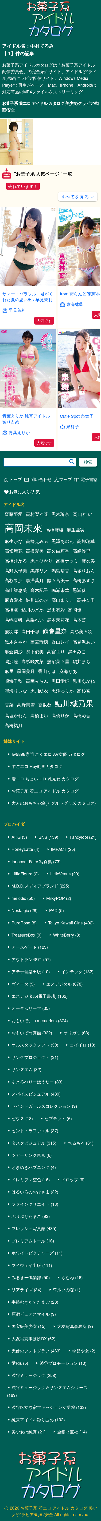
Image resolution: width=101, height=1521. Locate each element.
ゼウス (18, 1118)
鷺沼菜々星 (58, 661)
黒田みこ (77, 651)
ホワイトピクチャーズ (33, 1252)
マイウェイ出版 (26, 1265)
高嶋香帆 (14, 619)
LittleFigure (22, 873)
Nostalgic (20, 910)
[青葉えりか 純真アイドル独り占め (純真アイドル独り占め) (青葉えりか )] (28, 406)
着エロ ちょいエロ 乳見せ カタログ (45, 778)
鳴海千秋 (14, 681)
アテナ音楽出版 (26, 971)
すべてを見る (78, 196)
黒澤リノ (39, 570)
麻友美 (88, 561)
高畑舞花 (14, 551)
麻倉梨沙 (14, 651)
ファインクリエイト (31, 1204)
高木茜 (79, 619)
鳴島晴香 (60, 570)
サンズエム (22, 1069)
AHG (16, 837)
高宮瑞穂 (39, 642)
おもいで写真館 (26, 1032)
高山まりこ (62, 600)
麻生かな (14, 541)
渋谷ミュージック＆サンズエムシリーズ (50, 1387)
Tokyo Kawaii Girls (65, 922)
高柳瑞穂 (86, 541)
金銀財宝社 (67, 1431)
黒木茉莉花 (58, 619)
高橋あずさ (84, 580)
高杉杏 (83, 691)
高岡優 (75, 610)
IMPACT (58, 849)
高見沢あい (84, 642)
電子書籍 (85, 479)
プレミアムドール (28, 1240)
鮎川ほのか (37, 600)
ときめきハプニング (31, 1167)
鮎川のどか (32, 610)
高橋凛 (11, 610)
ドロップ (69, 1179)
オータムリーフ (26, 1008)
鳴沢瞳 (11, 661)
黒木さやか (16, 642)
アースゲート (24, 946)
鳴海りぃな (16, 691)
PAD (53, 910)
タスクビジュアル (28, 1142)
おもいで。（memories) (34, 1020)
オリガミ (72, 1032)
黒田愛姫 (60, 681)
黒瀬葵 (79, 590)
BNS (43, 837)
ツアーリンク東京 (28, 1155)
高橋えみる (37, 541)
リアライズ (22, 1289)
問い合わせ (38, 479)
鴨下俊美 (35, 651)
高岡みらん (37, 681)
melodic (19, 898)
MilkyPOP (55, 898)
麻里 (9, 671)
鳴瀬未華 (60, 590)
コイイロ (78, 1044)
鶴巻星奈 (55, 630)
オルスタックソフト (31, 1044)
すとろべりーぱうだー (33, 1081)
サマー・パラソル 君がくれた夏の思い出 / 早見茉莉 (27, 296)
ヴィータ (20, 983)
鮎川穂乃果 (74, 702)
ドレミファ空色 (26, 1179)
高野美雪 (26, 704)
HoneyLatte (22, 849)
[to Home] (50, 36)
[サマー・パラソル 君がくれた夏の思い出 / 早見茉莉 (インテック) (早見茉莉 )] (28, 284)
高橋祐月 (14, 725)
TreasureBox (23, 934)
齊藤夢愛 (14, 514)
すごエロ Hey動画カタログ (37, 766)
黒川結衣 (39, 691)
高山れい (83, 513)
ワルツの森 (63, 1289)
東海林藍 (74, 304)
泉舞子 (72, 426)
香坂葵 (44, 704)
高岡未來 (23, 527)
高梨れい (35, 619)
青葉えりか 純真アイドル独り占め (26, 418)
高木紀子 (39, 590)
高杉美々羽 (81, 631)
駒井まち (81, 661)
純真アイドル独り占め (33, 1419)
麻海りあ (68, 671)
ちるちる (76, 1142)
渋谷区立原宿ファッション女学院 (43, 1407)
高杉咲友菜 (32, 661)
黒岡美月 (26, 671)
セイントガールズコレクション (41, 1106)
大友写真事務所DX (29, 1338)
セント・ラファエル (31, 1130)
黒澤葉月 (35, 580)
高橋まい (39, 715)
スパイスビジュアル (31, 1093)
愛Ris (17, 1363)
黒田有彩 (56, 610)
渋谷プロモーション (59, 1363)
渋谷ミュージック (28, 1375)
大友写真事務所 (72, 1326)
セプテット (55, 1118)
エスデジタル (59, 983)
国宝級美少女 (24, 1326)
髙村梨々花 (37, 514)
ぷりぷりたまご (26, 1216)
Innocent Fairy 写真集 (32, 861)
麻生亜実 (76, 530)
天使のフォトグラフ (31, 1350)
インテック (71, 971)
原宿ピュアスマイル (31, 1314)
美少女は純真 (24, 1431)
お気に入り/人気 (22, 492)
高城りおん (84, 570)
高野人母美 (16, 570)
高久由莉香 (58, 551)
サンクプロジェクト (31, 1057)
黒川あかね (84, 681)
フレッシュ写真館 (28, 1228)
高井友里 (86, 600)
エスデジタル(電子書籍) (34, 996)
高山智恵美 (16, 590)
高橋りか (60, 715)
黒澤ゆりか (62, 691)
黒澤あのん (62, 541)
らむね (67, 1277)
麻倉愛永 (14, 600)
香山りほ (47, 671)
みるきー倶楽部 (26, 1277)
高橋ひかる (16, 561)
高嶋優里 (81, 551)
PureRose (21, 922)
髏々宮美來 (58, 580)
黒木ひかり (41, 561)
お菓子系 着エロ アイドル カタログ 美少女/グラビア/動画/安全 (50, 106)
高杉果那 (14, 580)
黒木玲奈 (60, 514)
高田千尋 (30, 631)
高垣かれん (16, 715)
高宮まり (56, 651)
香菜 (9, 704)
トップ (13, 479)
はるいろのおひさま (31, 1191)
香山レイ (60, 642)
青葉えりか (19, 432)
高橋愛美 (35, 551)
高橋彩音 (81, 715)
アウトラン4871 (27, 959)
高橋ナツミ (67, 561)
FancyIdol (79, 837)
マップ (63, 479)
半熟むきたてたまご (31, 1301)
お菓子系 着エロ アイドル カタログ (45, 790)
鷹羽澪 (11, 631)
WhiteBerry (63, 934)
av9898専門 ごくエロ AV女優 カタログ (48, 754)
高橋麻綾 (54, 530)
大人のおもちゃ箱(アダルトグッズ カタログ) (54, 802)
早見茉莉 (17, 310)
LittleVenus (60, 873)
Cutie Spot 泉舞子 (76, 416)
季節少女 (80, 1350)
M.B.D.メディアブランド (35, 885)
